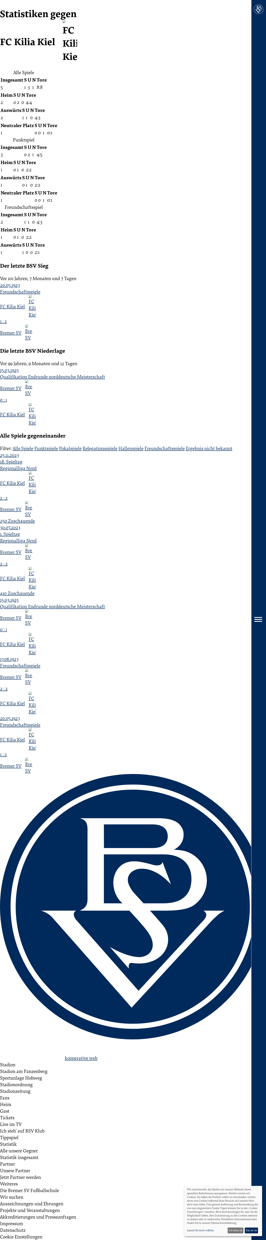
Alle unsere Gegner (19, 1151)
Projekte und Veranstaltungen (30, 1210)
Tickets (7, 1117)
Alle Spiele (23, 448)
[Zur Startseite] (258, 9)
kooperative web (81, 1058)
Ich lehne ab (235, 1230)
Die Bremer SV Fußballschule (29, 1190)
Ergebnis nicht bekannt (209, 448)
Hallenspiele (131, 448)
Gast (4, 1111)
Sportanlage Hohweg (21, 1078)
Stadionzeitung (15, 1091)
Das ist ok (251, 1230)
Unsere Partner (15, 1170)
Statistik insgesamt (19, 1157)
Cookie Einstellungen (21, 1237)
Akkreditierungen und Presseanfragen (38, 1217)
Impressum (11, 1223)
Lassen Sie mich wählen (200, 1230)
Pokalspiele (70, 448)
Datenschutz (13, 1230)
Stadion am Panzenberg (24, 1071)
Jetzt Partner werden (20, 1177)
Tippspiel (9, 1137)
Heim (5, 1104)
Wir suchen (11, 1197)
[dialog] (223, 1211)
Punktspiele (46, 448)
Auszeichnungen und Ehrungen (31, 1203)
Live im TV (11, 1124)
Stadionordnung (16, 1084)
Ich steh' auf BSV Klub (22, 1131)
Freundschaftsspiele (164, 448)
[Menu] (258, 620)
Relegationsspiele (100, 448)
